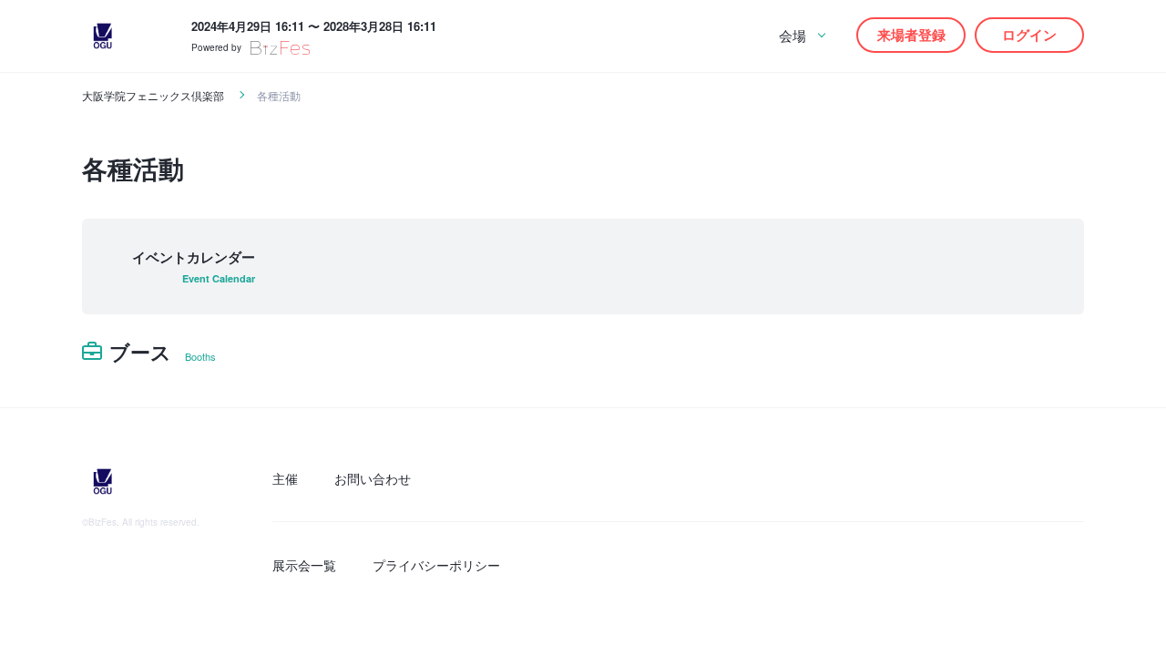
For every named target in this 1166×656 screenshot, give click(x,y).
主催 (285, 478)
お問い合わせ (372, 478)
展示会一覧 (304, 565)
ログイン (1029, 35)
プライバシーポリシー (436, 565)
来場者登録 (911, 35)
